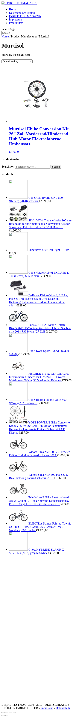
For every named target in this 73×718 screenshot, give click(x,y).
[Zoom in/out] (14, 712)
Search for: (7, 166)
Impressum (15, 19)
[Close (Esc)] (2, 712)
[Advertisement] (36, 594)
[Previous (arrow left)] (2, 715)
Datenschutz (63, 708)
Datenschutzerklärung (22, 12)
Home (12, 9)
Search (56, 166)
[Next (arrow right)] (6, 715)
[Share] (6, 712)
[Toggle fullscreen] (10, 712)
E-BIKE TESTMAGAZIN (25, 16)
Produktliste (16, 22)
